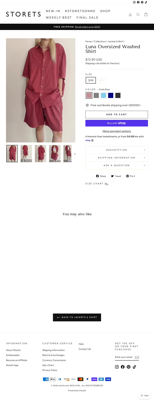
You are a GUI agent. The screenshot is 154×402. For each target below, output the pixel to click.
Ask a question (117, 165)
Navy (111, 95)
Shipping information (117, 157)
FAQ (81, 344)
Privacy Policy (49, 370)
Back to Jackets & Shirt (79, 317)
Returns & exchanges (53, 355)
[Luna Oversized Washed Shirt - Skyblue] (22, 288)
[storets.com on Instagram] (117, 367)
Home (88, 41)
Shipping (90, 63)
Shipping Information (53, 350)
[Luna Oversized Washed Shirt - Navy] (26, 288)
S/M (90, 80)
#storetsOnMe (80, 11)
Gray (96, 95)
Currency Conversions (54, 360)
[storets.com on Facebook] (123, 367)
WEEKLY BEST (59, 17)
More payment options (117, 131)
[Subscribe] (137, 357)
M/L (101, 80)
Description (116, 150)
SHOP (105, 11)
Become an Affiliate (16, 360)
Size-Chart (48, 365)
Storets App (12, 365)
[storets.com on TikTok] (134, 367)
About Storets (13, 350)
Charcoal (118, 95)
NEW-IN (53, 11)
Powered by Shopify (77, 390)
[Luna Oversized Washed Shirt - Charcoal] (30, 288)
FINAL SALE (88, 17)
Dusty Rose (89, 95)
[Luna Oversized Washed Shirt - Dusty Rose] (14, 288)
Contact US (85, 349)
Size (88, 74)
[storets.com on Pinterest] (128, 367)
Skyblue (103, 95)
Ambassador (13, 355)
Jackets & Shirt (115, 41)
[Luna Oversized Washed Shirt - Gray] (18, 288)
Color (97, 89)
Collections (100, 41)
